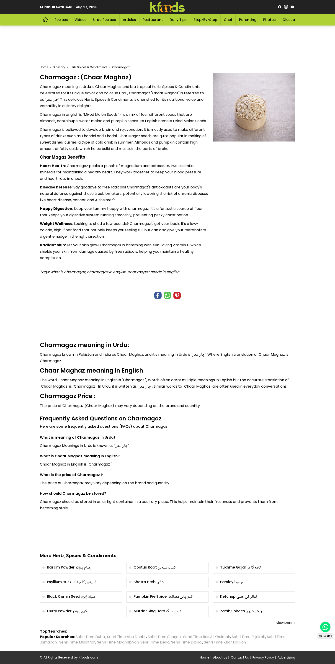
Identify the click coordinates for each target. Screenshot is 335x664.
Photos (269, 19)
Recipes (61, 19)
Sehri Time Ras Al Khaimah (206, 636)
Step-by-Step (205, 19)
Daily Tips (178, 19)
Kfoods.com (88, 657)
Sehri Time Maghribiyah (118, 642)
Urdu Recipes (104, 19)
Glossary (290, 19)
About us (220, 657)
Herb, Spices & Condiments (88, 67)
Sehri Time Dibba (186, 642)
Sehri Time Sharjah (164, 636)
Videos (81, 19)
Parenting (248, 19)
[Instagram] (286, 7)
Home (44, 67)
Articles (129, 19)
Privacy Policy (263, 657)
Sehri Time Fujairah (248, 636)
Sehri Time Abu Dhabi (126, 636)
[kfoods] (167, 7)
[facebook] (279, 7)
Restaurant (153, 19)
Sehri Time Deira (155, 642)
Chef (228, 19)
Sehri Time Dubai (90, 636)
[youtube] (292, 7)
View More (284, 622)
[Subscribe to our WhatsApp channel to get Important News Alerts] (325, 627)
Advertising (286, 657)
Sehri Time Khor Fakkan (225, 642)
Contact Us (240, 657)
